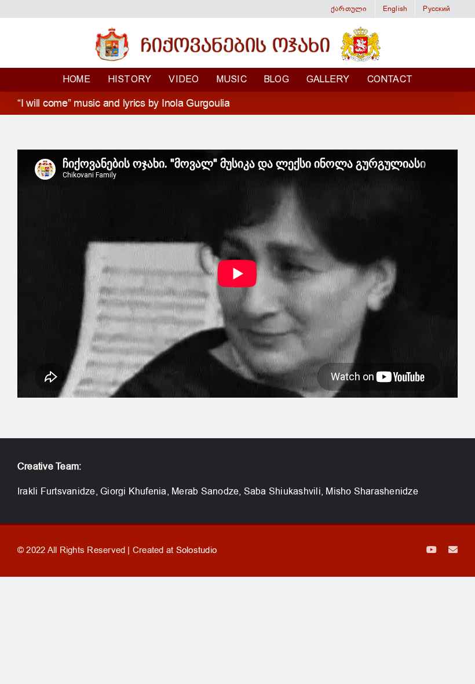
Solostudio (196, 550)
